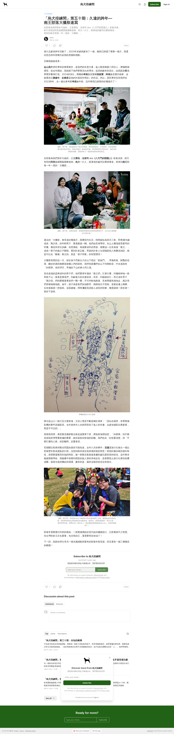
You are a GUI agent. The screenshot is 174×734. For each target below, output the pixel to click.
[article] (87, 646)
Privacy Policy (105, 691)
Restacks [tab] (59, 604)
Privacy (16, 731)
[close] (110, 658)
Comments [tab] (49, 604)
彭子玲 (52, 38)
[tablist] (54, 604)
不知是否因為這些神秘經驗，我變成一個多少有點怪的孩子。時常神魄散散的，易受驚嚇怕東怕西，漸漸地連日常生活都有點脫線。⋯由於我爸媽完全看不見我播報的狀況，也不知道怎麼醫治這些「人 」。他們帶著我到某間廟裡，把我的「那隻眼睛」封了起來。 (87, 645)
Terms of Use (98, 688)
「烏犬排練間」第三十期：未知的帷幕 (63, 640)
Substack (150, 731)
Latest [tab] (52, 634)
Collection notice (30, 731)
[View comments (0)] (54, 45)
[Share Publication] (145, 4)
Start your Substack (82, 731)
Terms (22, 731)
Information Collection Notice (86, 691)
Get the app (96, 731)
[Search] (139, 4)
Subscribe (154, 4)
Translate (49, 14)
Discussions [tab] (62, 634)
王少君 (56, 669)
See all (49, 698)
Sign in (167, 4)
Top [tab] (46, 634)
